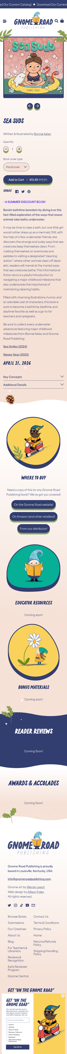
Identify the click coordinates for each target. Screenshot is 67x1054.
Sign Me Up (18, 1047)
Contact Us (41, 916)
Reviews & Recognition (16, 958)
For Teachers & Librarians (17, 949)
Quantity (8, 142)
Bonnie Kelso (42, 134)
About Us (14, 935)
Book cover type (12, 159)
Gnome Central (18, 976)
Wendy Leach (36, 887)
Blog (11, 941)
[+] (19, 149)
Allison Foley (36, 892)
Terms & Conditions (46, 922)
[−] (6, 149)
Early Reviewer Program (17, 968)
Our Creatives (17, 929)
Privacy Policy (42, 929)
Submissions (16, 922)
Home (38, 935)
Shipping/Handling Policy (46, 952)
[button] (33, 67)
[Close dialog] (62, 995)
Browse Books (17, 916)
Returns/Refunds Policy (45, 943)
